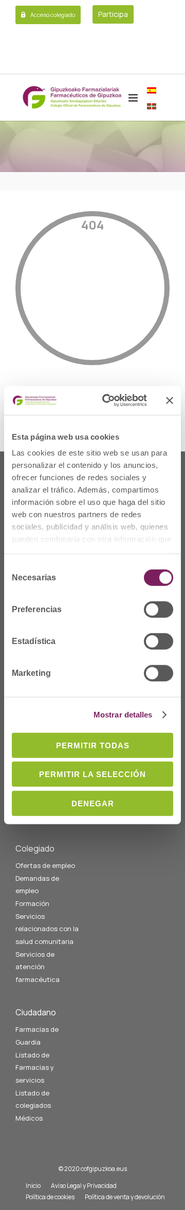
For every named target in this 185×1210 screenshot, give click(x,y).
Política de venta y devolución (125, 1197)
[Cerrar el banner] (169, 400)
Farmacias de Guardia (37, 1036)
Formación (32, 903)
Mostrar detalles (123, 714)
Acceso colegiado (52, 14)
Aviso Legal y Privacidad (84, 1185)
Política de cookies (50, 1197)
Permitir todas (93, 745)
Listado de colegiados (33, 1099)
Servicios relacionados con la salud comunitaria (47, 929)
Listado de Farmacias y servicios (34, 1067)
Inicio (33, 1185)
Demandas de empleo (37, 885)
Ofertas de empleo (45, 865)
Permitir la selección (92, 774)
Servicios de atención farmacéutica (37, 967)
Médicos (29, 1118)
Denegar (92, 803)
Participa (113, 14)
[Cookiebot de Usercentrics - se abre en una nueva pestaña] (108, 400)
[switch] (158, 609)
